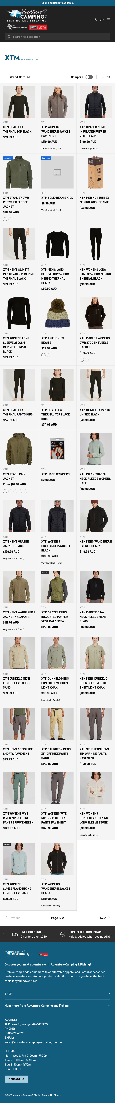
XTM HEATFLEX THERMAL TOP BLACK (17, 129)
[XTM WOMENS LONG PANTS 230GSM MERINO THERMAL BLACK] (96, 244)
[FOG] (25, 491)
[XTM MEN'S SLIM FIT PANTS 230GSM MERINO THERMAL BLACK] (19, 244)
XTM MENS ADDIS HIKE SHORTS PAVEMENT (18, 751)
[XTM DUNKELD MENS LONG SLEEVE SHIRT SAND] (19, 653)
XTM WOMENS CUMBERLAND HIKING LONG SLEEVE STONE (94, 818)
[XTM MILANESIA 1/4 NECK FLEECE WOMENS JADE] (96, 449)
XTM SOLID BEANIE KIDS (57, 197)
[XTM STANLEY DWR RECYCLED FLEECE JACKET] (19, 172)
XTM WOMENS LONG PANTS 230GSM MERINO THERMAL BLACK (95, 274)
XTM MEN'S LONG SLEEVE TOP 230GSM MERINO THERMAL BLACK (55, 276)
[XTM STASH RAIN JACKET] (19, 449)
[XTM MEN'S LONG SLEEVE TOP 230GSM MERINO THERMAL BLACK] (57, 244)
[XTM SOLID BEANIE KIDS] (57, 172)
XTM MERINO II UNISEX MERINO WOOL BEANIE (94, 200)
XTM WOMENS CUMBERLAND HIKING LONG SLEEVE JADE (17, 888)
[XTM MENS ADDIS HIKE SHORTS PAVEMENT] (19, 724)
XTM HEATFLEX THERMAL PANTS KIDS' (18, 412)
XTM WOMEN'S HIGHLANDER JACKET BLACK (55, 546)
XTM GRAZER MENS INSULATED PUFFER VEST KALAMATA (54, 616)
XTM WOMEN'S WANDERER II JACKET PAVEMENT (55, 131)
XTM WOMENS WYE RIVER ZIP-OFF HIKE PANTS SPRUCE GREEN (18, 818)
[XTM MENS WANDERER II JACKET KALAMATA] (19, 587)
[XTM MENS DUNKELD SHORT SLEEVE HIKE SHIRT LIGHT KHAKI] (96, 653)
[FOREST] (10, 491)
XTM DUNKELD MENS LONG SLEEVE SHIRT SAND (17, 683)
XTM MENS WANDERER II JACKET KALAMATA (19, 614)
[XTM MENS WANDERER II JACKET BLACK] (96, 516)
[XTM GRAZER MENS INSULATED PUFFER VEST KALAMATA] (57, 587)
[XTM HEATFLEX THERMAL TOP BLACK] (19, 102)
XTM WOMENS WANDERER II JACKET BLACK (55, 888)
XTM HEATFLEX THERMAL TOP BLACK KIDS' (55, 414)
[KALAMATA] (43, 355)
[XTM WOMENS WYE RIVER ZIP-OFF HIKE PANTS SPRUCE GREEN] (19, 788)
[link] (22, 918)
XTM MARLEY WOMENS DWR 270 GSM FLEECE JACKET (95, 342)
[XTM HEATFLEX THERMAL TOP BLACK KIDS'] (57, 385)
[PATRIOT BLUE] (20, 491)
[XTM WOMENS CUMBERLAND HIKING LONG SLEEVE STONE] (96, 788)
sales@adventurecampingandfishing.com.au (34, 1042)
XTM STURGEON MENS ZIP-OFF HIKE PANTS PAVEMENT (94, 753)
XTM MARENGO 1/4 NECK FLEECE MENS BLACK (93, 616)
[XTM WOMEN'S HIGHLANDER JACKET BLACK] (57, 516)
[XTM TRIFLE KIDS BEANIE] (57, 313)
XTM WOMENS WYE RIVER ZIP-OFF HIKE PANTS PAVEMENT (54, 818)
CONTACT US (16, 1079)
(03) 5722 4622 (14, 1033)
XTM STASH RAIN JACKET (14, 476)
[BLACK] (82, 359)
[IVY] (5, 219)
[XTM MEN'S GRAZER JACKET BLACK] (19, 516)
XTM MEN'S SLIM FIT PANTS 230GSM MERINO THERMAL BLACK (18, 274)
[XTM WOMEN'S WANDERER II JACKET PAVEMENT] (57, 102)
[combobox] (57, 36)
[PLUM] (87, 359)
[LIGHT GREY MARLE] (10, 219)
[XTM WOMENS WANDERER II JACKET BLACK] (57, 859)
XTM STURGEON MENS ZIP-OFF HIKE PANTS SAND (56, 753)
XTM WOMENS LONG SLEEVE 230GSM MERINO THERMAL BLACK (16, 344)
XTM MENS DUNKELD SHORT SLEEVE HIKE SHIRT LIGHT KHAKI (93, 683)
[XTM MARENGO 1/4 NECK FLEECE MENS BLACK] (96, 587)
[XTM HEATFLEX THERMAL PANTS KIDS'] (19, 385)
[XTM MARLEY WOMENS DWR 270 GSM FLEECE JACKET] (96, 313)
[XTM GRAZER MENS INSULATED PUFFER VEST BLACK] (96, 102)
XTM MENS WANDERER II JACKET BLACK (96, 544)
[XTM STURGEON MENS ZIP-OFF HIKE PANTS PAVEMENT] (96, 724)
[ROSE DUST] (48, 355)
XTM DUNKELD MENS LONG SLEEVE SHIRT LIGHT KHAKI (55, 683)
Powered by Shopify (51, 1095)
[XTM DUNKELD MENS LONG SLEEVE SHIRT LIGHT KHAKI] (57, 653)
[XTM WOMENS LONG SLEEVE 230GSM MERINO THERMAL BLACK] (19, 313)
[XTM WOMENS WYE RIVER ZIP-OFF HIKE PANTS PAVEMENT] (57, 788)
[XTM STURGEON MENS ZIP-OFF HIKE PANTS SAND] (57, 724)
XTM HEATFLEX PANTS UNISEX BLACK (95, 412)
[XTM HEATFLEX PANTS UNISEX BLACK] (96, 385)
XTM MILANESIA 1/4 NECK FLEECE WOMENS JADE (95, 478)
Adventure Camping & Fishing (26, 1095)
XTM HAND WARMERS (55, 474)
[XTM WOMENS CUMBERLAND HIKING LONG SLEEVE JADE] (19, 859)
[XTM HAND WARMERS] (57, 449)
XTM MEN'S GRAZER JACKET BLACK (16, 544)
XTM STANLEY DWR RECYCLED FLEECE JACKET (16, 202)
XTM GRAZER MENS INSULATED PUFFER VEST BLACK (93, 131)
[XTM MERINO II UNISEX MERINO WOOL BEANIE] (96, 172)
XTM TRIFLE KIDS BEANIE (52, 340)
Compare (77, 77)
